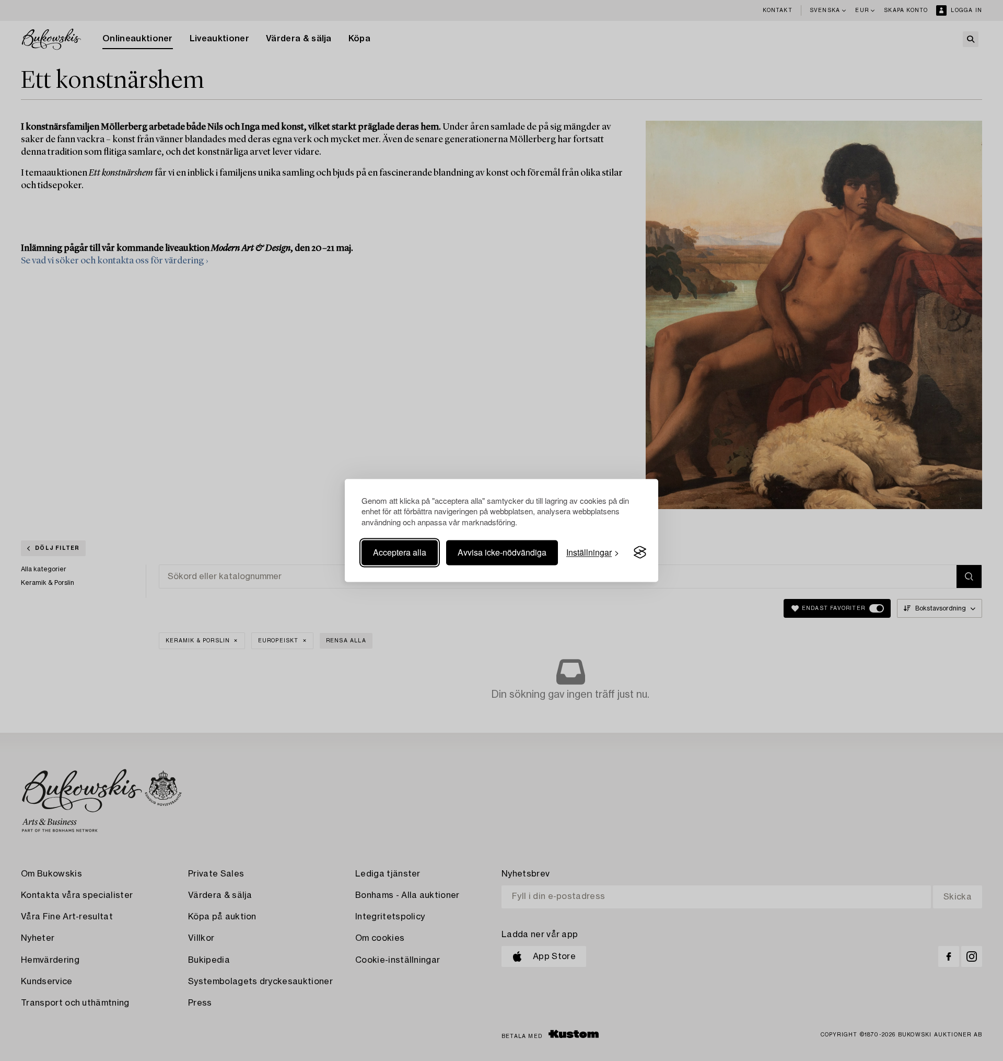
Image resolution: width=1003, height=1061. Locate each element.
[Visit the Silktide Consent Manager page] (639, 552)
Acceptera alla (399, 552)
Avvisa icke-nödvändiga (502, 552)
